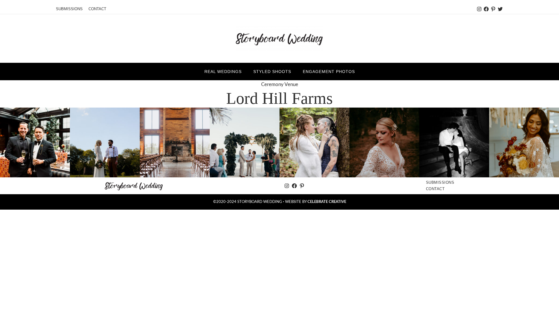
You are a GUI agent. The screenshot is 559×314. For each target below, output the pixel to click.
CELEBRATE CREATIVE (326, 202)
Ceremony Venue (279, 84)
